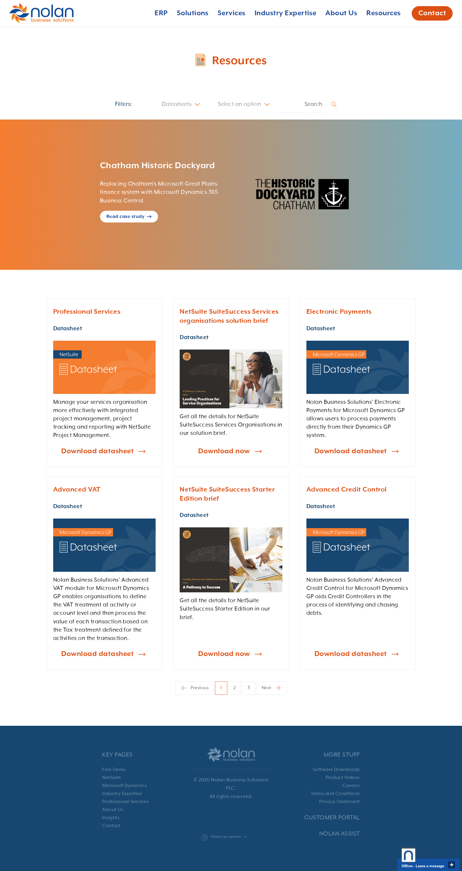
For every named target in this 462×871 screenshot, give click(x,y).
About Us (112, 809)
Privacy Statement (339, 801)
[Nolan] (41, 13)
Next (267, 687)
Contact (432, 13)
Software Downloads (336, 769)
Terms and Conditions (335, 793)
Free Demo (114, 769)
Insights (111, 817)
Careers (351, 785)
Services (231, 13)
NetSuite (111, 777)
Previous (199, 687)
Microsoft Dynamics (124, 785)
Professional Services (125, 801)
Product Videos (343, 777)
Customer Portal (332, 817)
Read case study (125, 216)
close (451, 864)
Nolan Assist (339, 833)
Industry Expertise (122, 793)
